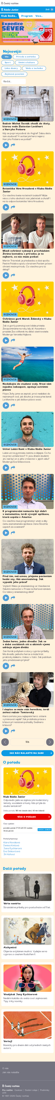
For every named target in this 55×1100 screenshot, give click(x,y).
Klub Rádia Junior (14, 796)
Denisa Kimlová (11, 845)
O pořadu (11, 762)
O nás (5, 1068)
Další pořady (14, 868)
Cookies (18, 1090)
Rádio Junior (44, 830)
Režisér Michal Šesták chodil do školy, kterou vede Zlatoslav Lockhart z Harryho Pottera (26, 126)
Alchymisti (10, 947)
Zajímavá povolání (14, 74)
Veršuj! (7, 1041)
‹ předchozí (5, 742)
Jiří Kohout (9, 854)
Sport (8, 62)
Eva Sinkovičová (11, 851)
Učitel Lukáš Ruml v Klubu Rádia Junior (27, 449)
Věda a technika (34, 68)
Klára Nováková (11, 842)
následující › (50, 742)
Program (27, 16)
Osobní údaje (31, 1090)
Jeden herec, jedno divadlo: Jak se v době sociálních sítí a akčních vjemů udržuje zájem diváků (26, 644)
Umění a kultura (26, 62)
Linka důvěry (11, 68)
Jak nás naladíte (10, 1072)
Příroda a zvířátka (26, 57)
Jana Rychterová (12, 848)
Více (39, 16)
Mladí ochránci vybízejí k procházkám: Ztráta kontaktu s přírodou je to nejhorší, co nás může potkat (26, 253)
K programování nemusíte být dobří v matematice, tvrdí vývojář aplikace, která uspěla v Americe (26, 514)
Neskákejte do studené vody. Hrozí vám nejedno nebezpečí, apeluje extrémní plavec (27, 387)
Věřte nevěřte (12, 903)
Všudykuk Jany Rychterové (20, 994)
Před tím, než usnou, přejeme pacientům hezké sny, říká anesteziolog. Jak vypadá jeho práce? (27, 579)
